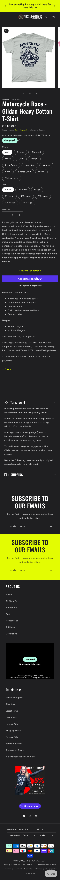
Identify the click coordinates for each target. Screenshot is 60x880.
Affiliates (10, 627)
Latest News (12, 711)
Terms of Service (14, 743)
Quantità (6, 209)
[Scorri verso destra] (36, 93)
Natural (46, 165)
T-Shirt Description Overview (20, 756)
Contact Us (11, 634)
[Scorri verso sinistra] (23, 93)
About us (10, 704)
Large (37, 189)
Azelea (20, 152)
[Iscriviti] (51, 526)
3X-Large (43, 196)
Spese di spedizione (22, 130)
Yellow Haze (11, 178)
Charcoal (36, 152)
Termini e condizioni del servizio (19, 869)
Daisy (8, 158)
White (41, 171)
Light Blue (30, 165)
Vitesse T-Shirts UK (29, 861)
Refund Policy (13, 724)
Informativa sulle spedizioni (46, 869)
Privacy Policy (13, 737)
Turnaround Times (15, 750)
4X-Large (11, 203)
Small (8, 189)
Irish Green (11, 165)
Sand (7, 171)
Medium (22, 189)
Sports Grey (24, 171)
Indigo (34, 158)
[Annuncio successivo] (54, 6)
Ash (7, 152)
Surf (8, 614)
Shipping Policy (13, 730)
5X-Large (29, 203)
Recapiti (31, 873)
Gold (21, 158)
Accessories (12, 620)
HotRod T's (11, 607)
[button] (6, 17)
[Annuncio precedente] (5, 6)
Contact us (11, 717)
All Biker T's (11, 601)
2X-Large (26, 196)
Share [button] (8, 369)
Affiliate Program (14, 697)
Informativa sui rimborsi (23, 864)
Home (9, 594)
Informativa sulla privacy (46, 864)
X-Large (9, 196)
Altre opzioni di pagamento (30, 286)
